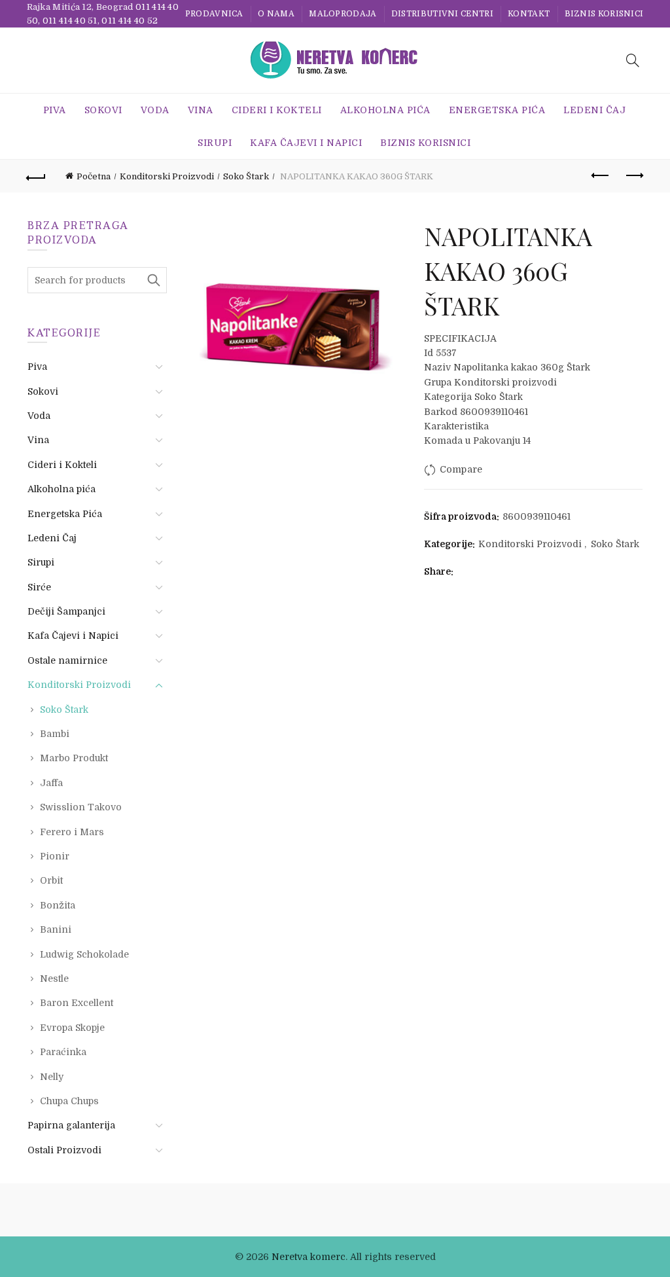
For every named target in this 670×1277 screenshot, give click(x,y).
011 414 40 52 (129, 21)
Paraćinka (63, 1052)
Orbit (51, 880)
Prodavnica (214, 13)
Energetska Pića (497, 110)
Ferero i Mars (72, 832)
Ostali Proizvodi (64, 1150)
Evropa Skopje (72, 1027)
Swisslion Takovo (81, 807)
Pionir (54, 856)
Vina (200, 110)
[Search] (632, 60)
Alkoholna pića (385, 110)
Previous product (600, 176)
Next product (633, 176)
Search (154, 280)
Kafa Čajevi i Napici (306, 142)
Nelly (51, 1076)
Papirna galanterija (71, 1125)
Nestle (54, 978)
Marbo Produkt (74, 758)
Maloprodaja (342, 13)
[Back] (36, 176)
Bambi (54, 733)
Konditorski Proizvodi (167, 176)
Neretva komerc (308, 1256)
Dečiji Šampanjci (66, 611)
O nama (276, 13)
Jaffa (51, 783)
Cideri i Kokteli (277, 110)
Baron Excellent (76, 1003)
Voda (155, 110)
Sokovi (103, 110)
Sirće (39, 587)
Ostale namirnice (67, 660)
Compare (461, 469)
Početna (94, 176)
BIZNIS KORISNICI (604, 13)
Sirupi (215, 142)
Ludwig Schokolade (84, 954)
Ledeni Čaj (594, 110)
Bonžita (57, 905)
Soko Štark (246, 176)
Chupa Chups (69, 1101)
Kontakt (529, 13)
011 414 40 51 (70, 21)
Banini (55, 929)
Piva (54, 110)
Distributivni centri (442, 13)
